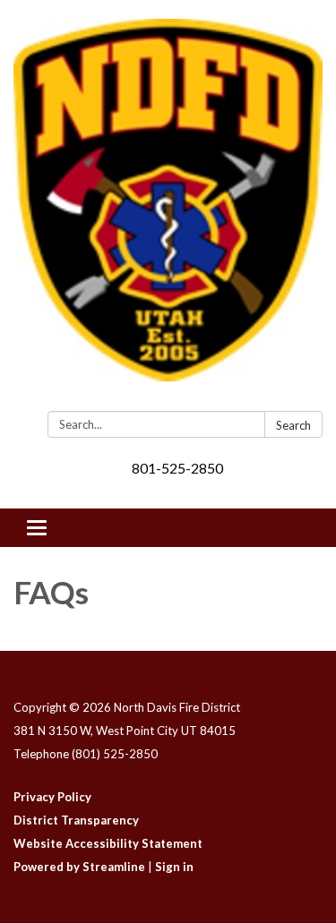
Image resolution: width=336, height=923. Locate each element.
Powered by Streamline (79, 866)
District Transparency (76, 820)
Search (293, 425)
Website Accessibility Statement (107, 843)
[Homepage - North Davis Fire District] (168, 209)
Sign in (174, 866)
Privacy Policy (52, 797)
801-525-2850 (177, 467)
